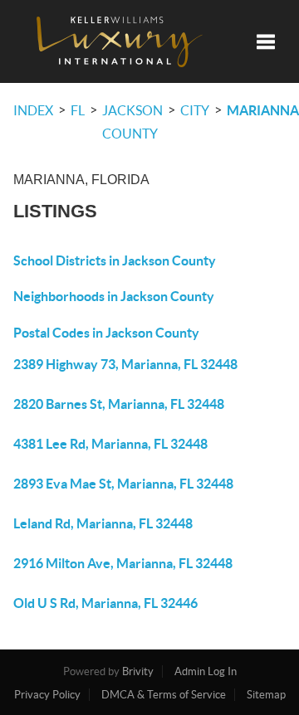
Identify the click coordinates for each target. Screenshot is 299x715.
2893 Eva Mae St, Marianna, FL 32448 (123, 483)
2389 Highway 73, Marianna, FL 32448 (125, 364)
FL (78, 110)
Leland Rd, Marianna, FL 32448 (103, 523)
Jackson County (132, 122)
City (194, 110)
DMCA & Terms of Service (163, 694)
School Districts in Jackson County (114, 260)
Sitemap (266, 694)
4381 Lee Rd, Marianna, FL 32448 (110, 443)
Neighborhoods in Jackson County (113, 296)
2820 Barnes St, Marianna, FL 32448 (118, 404)
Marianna (263, 110)
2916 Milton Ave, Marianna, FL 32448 (123, 563)
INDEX (33, 110)
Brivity (138, 671)
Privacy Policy (47, 694)
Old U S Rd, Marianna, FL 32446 (105, 603)
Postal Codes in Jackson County (106, 332)
